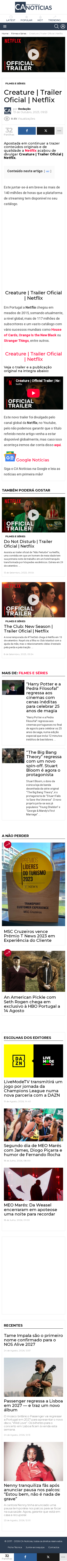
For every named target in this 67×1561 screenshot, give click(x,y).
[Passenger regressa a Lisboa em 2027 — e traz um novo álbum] (33, 1377)
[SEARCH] (56, 26)
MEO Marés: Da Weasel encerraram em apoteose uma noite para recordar (30, 1210)
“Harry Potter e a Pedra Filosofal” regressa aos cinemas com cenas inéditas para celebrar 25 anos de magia (43, 698)
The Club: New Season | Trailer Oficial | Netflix (28, 628)
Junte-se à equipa (35, 1547)
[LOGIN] (63, 26)
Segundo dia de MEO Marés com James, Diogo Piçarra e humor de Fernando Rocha (33, 1150)
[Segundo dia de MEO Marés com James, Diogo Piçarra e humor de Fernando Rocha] (33, 1124)
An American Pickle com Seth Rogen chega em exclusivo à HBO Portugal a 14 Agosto (32, 1004)
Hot (40, 20)
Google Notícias (32, 460)
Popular (26, 20)
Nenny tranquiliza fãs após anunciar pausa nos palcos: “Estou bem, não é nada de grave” (32, 1492)
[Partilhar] (25, 1557)
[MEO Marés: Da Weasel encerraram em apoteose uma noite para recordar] (33, 1184)
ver (48, 171)
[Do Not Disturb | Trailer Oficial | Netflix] (33, 514)
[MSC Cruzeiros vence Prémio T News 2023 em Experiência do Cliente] (33, 884)
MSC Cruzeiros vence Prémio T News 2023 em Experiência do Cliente (29, 936)
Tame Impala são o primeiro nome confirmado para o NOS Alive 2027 (33, 1340)
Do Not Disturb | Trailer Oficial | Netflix (28, 544)
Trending (54, 20)
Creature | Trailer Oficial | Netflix (33, 356)
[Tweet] (48, 1557)
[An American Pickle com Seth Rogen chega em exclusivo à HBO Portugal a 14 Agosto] (33, 971)
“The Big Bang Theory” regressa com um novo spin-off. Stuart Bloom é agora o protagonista (44, 763)
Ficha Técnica (15, 1547)
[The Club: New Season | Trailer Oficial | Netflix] (33, 599)
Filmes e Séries (15, 536)
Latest (10, 20)
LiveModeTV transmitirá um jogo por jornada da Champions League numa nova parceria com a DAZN (33, 1088)
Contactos (53, 1547)
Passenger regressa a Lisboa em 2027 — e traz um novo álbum (33, 1406)
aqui (57, 445)
